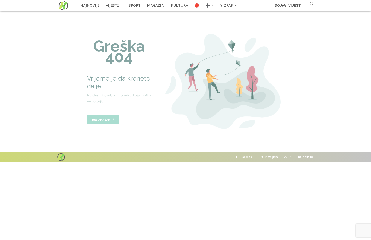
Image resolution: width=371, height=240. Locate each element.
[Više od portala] (63, 5)
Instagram (271, 157)
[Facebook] (236, 157)
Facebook (247, 157)
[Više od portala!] (60, 157)
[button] (311, 4)
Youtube (308, 157)
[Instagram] (261, 157)
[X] (285, 157)
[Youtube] (299, 157)
